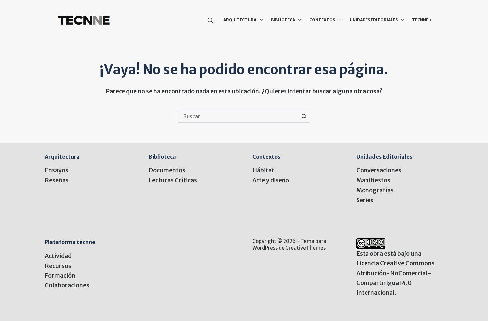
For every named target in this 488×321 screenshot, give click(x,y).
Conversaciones (378, 170)
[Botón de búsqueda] (303, 116)
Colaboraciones (67, 285)
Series (364, 200)
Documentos (167, 170)
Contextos (322, 19)
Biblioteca (283, 19)
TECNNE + (422, 19)
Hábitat (263, 170)
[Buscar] (210, 20)
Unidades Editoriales (374, 19)
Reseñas (57, 180)
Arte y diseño (270, 180)
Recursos (58, 266)
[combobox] (237, 116)
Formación (60, 275)
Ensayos (56, 170)
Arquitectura (239, 19)
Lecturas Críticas (173, 180)
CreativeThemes (305, 248)
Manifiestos (373, 180)
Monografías (375, 190)
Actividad (58, 256)
